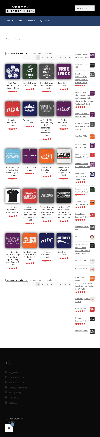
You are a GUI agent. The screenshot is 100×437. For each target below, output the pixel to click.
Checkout (30, 20)
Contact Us (14, 397)
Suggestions (14, 372)
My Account (44, 20)
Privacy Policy (15, 392)
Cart (20, 20)
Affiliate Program (16, 377)
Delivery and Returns (18, 387)
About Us (13, 402)
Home (10, 39)
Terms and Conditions (18, 382)
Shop (7, 20)
